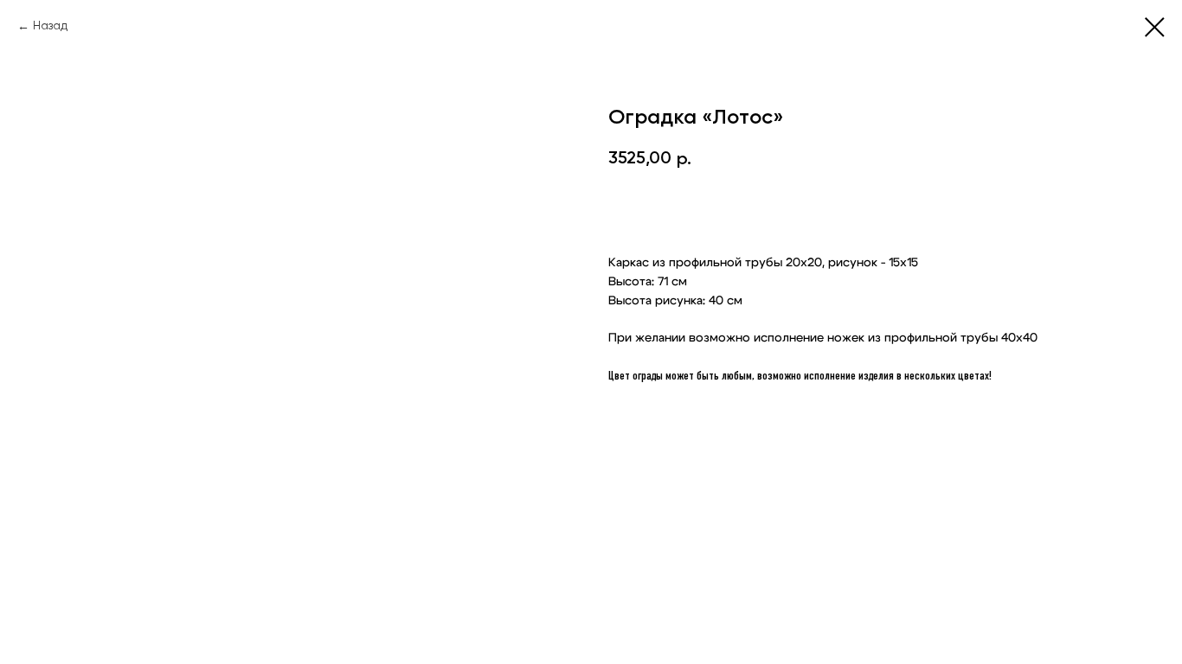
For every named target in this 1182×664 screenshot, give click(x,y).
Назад (50, 26)
